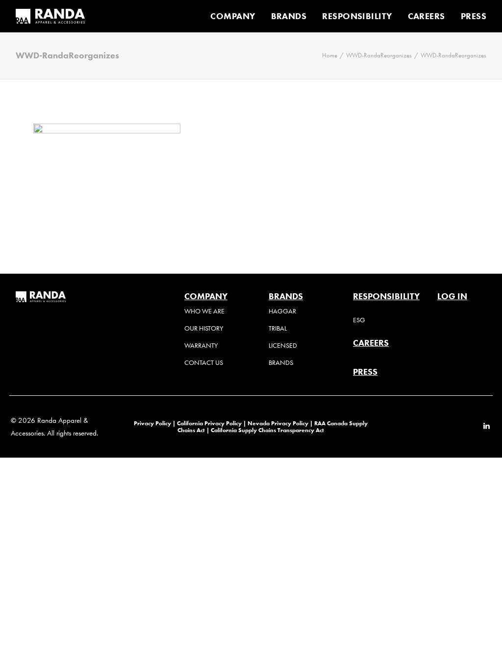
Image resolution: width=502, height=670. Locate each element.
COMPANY (232, 16)
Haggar (282, 311)
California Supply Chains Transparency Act (267, 430)
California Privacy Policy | (212, 423)
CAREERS (426, 16)
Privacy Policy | (155, 423)
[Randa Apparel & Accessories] (50, 16)
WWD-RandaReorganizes (379, 55)
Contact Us (203, 363)
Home (329, 55)
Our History (203, 328)
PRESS (473, 16)
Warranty (201, 345)
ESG (359, 320)
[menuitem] (236, 16)
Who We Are (204, 311)
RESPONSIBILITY (357, 16)
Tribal (278, 328)
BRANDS (289, 16)
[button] (486, 426)
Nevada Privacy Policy (278, 423)
